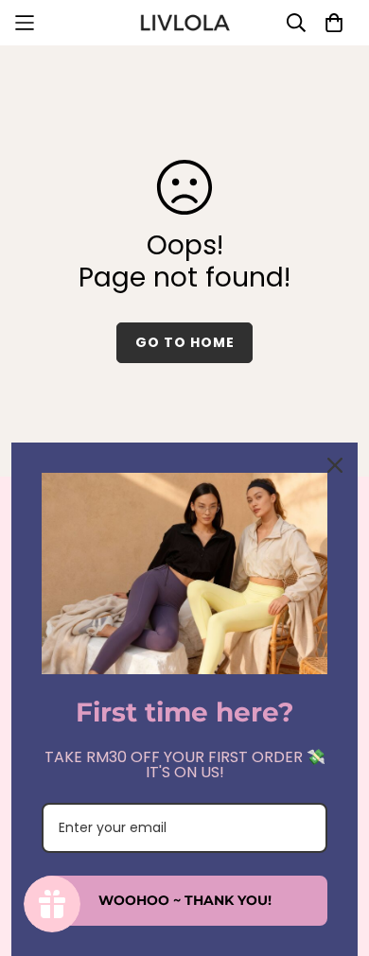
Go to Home (185, 342)
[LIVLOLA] (184, 23)
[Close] (335, 465)
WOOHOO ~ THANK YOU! (185, 900)
